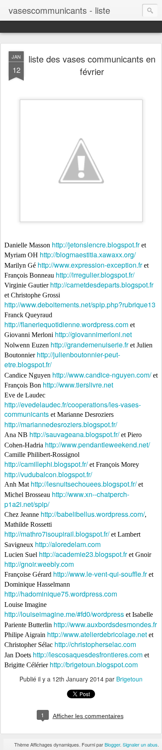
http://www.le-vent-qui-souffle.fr (100, 574)
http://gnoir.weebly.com (39, 564)
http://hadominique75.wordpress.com (60, 594)
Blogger (112, 744)
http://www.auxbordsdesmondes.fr (105, 624)
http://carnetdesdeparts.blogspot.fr (101, 285)
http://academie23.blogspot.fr (83, 554)
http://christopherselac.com (95, 644)
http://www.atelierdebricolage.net (97, 634)
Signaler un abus (140, 744)
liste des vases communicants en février (92, 65)
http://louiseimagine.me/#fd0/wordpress (64, 614)
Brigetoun (129, 679)
